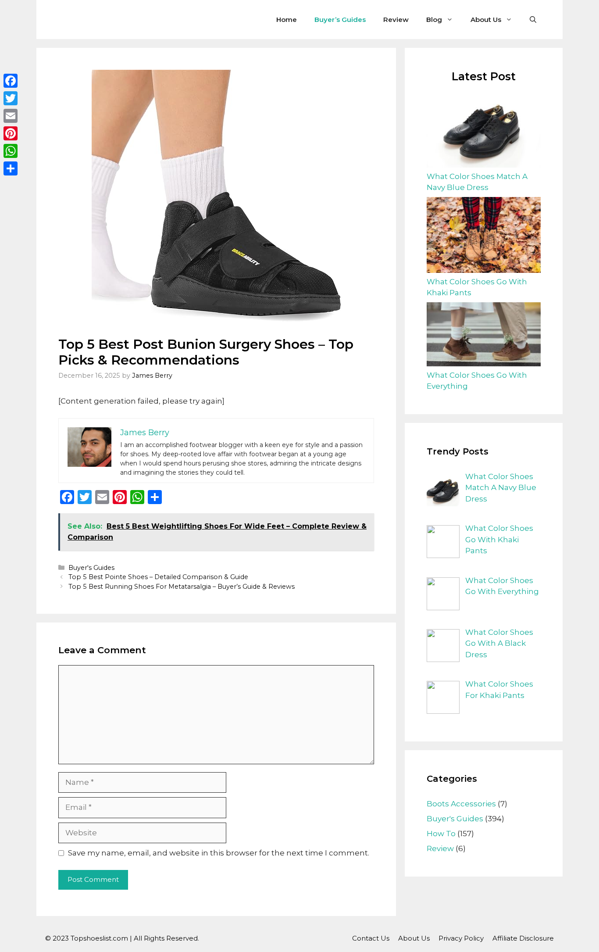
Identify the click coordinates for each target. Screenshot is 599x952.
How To (441, 833)
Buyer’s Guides (340, 19)
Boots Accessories (461, 803)
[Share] (10, 168)
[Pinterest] (10, 133)
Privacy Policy (461, 938)
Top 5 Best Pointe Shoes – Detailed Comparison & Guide (158, 577)
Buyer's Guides (91, 568)
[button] (533, 19)
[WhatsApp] (10, 151)
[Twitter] (10, 98)
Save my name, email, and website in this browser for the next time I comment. (218, 852)
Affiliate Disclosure (523, 938)
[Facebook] (10, 80)
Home (286, 19)
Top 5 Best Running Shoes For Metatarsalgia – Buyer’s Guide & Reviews (181, 587)
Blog (434, 19)
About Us (486, 19)
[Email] (10, 116)
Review (396, 19)
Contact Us (370, 938)
